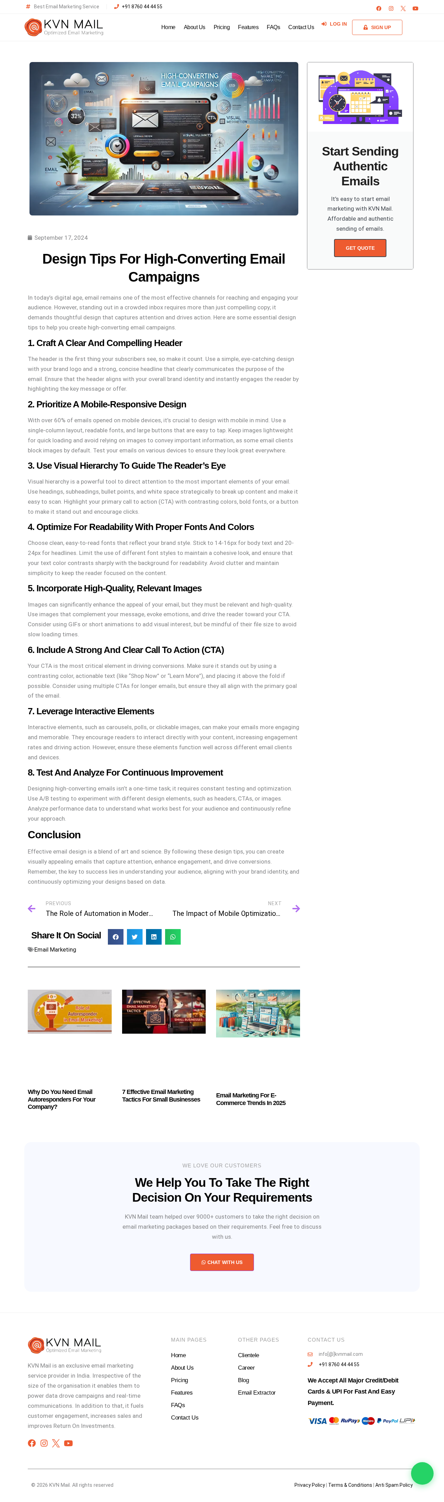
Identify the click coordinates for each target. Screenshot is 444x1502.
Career (246, 1367)
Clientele (248, 1355)
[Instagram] (391, 8)
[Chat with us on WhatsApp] (422, 1473)
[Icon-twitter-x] (403, 8)
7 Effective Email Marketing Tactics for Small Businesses (161, 1095)
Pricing (222, 27)
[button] (115, 937)
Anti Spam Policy (394, 1485)
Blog (243, 1380)
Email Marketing (55, 949)
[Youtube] (415, 8)
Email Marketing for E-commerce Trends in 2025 (250, 1099)
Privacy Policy (309, 1485)
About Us (194, 27)
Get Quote (360, 248)
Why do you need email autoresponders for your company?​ (61, 1099)
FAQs (273, 27)
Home (168, 27)
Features (248, 27)
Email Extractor (257, 1392)
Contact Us (301, 27)
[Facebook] (379, 8)
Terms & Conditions (350, 1485)
